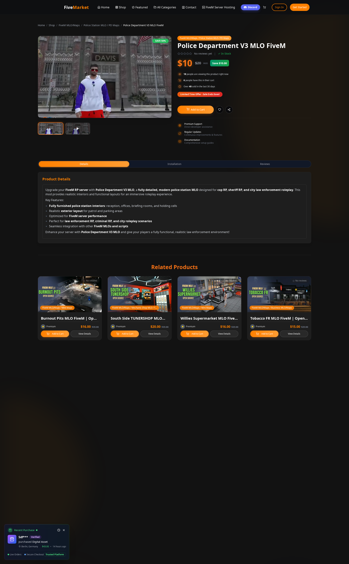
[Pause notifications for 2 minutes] (58, 530)
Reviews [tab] (265, 164)
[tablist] (174, 164)
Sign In (279, 7)
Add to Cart (198, 109)
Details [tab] (84, 164)
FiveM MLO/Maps (69, 25)
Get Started (300, 7)
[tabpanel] (174, 207)
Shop (52, 25)
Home (41, 25)
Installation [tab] (174, 164)
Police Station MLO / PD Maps (101, 25)
